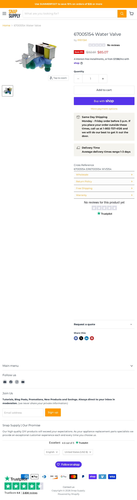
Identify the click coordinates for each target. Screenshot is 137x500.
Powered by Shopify (68, 494)
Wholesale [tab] (82, 174)
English (50, 452)
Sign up (53, 412)
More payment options (104, 108)
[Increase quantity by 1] (103, 78)
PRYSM (82, 40)
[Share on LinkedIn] (87, 338)
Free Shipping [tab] (84, 188)
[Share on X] (81, 338)
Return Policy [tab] (84, 181)
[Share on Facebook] (76, 338)
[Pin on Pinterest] (92, 338)
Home (6, 25)
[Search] (121, 14)
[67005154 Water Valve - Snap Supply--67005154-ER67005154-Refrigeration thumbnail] (7, 91)
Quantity (79, 71)
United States (76, 452)
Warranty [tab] (81, 195)
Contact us (68, 487)
